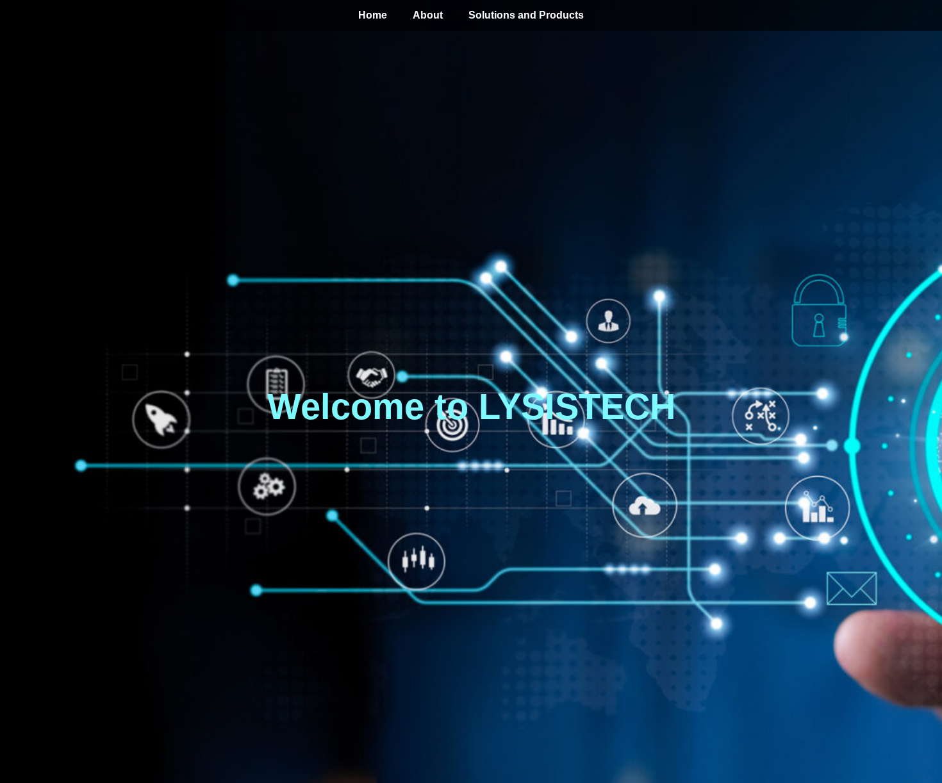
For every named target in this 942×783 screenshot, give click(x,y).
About (428, 15)
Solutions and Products (526, 15)
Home (372, 15)
